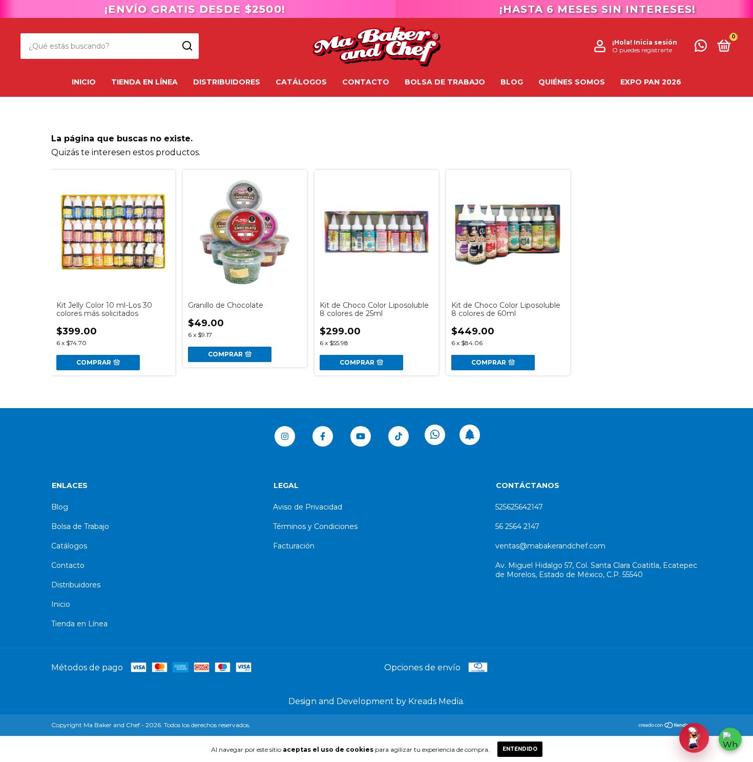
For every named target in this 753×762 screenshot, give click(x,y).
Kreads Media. (436, 701)
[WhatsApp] (730, 739)
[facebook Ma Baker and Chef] (322, 436)
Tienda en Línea (144, 82)
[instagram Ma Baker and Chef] (285, 436)
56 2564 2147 (517, 526)
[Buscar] (186, 46)
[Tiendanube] (670, 726)
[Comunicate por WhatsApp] (700, 47)
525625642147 (519, 507)
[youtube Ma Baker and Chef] (360, 436)
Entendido (520, 749)
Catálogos (301, 82)
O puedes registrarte (642, 50)
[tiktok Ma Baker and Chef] (398, 436)
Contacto (365, 82)
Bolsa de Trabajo (445, 82)
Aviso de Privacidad (307, 507)
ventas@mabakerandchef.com (550, 546)
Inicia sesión (655, 42)
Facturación (294, 546)
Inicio (84, 82)
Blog (511, 82)
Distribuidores (226, 82)
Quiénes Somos (571, 82)
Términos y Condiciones (315, 526)
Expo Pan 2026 (650, 82)
